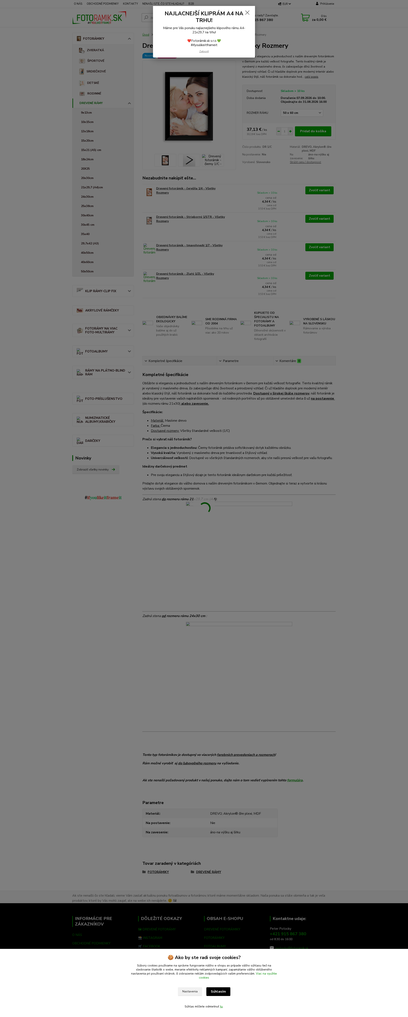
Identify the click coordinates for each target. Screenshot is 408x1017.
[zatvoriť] (247, 12)
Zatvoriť (204, 51)
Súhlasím (218, 991)
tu (221, 1006)
